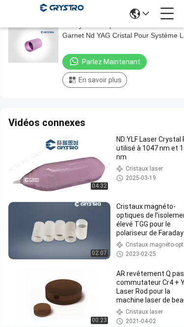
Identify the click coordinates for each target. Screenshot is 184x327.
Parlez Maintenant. (112, 62)
